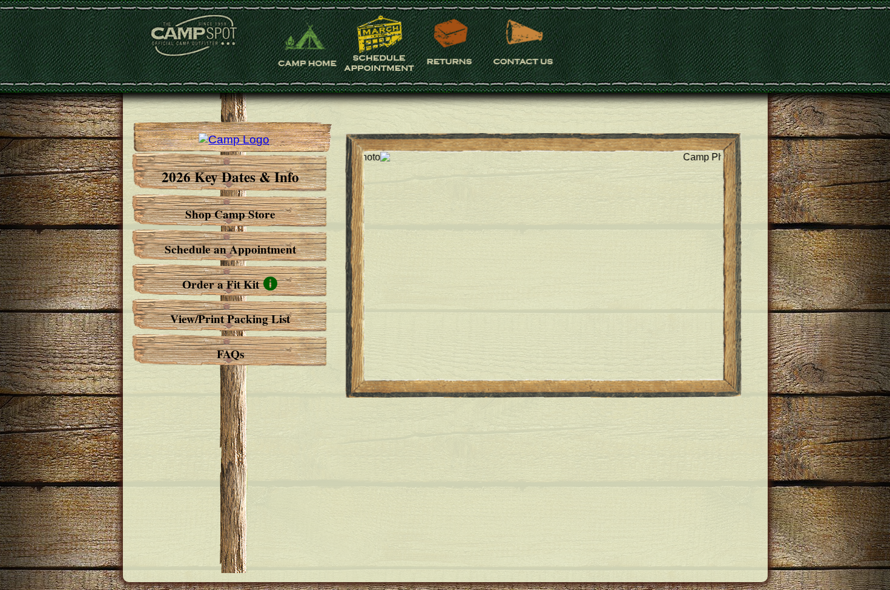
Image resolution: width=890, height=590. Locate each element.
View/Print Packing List (230, 318)
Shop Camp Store (230, 214)
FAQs (230, 354)
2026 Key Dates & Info (230, 176)
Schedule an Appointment (230, 249)
